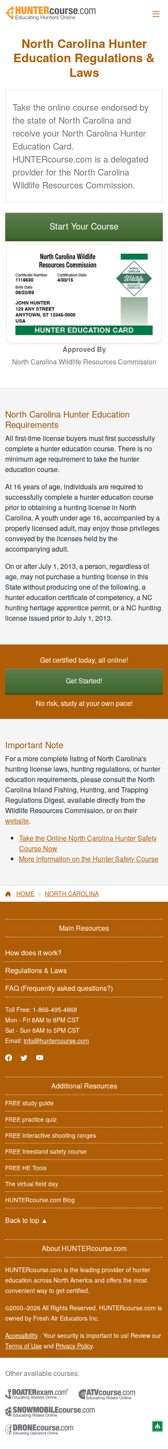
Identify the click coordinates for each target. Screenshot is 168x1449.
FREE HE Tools (26, 1167)
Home (25, 893)
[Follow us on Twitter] (24, 1058)
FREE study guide (29, 1102)
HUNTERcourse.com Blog (40, 1199)
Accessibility (21, 1335)
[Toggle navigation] (156, 13)
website (17, 821)
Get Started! (84, 681)
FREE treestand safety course (46, 1151)
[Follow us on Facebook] (8, 1058)
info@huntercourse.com (56, 1040)
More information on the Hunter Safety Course (89, 859)
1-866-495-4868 (55, 1009)
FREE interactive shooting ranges (50, 1135)
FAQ (59, 988)
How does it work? (33, 952)
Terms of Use (23, 1345)
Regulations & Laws (36, 970)
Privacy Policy (74, 1345)
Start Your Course (84, 226)
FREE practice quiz (31, 1119)
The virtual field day (31, 1183)
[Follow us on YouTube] (39, 1058)
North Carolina (72, 893)
